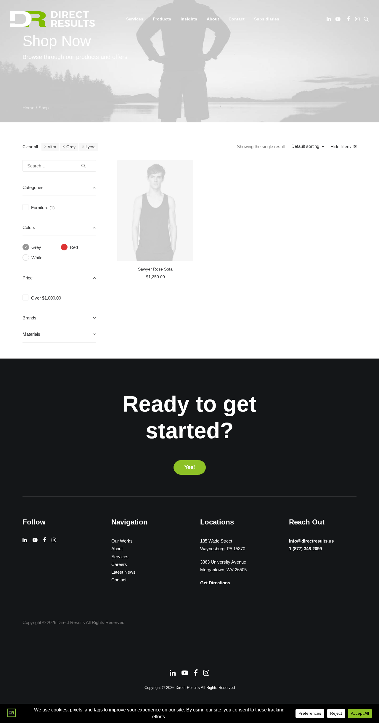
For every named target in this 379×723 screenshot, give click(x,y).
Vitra (52, 147)
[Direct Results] (53, 19)
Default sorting (305, 146)
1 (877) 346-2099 (305, 548)
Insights (189, 19)
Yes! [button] (189, 467)
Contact (237, 19)
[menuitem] (134, 19)
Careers (119, 564)
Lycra (91, 147)
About (213, 19)
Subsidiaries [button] (266, 19)
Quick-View (186, 167)
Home (28, 107)
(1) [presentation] (52, 208)
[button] (329, 19)
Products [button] (162, 19)
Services (120, 556)
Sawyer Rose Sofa (155, 269)
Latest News (123, 572)
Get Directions (215, 582)
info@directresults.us (311, 540)
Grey (71, 147)
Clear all (30, 147)
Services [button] (134, 19)
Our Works (122, 540)
